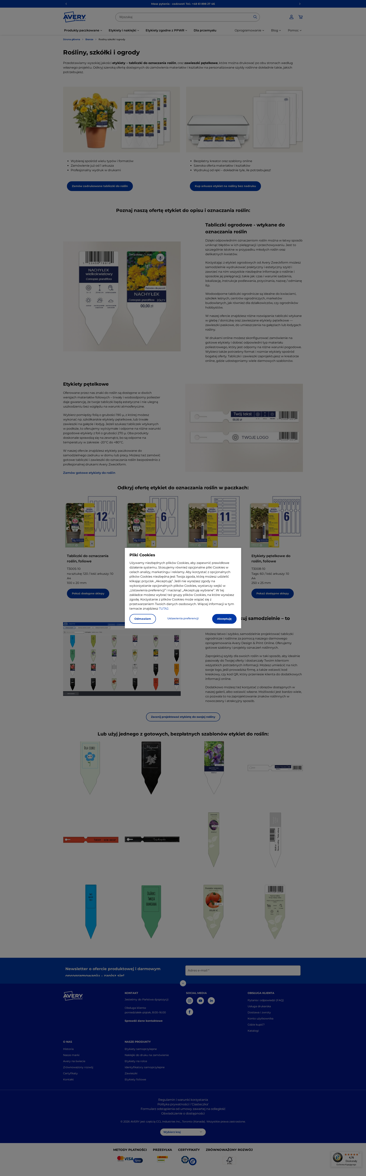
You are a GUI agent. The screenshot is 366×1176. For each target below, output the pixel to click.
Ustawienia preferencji (183, 618)
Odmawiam (142, 618)
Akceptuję (224, 618)
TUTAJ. (164, 608)
